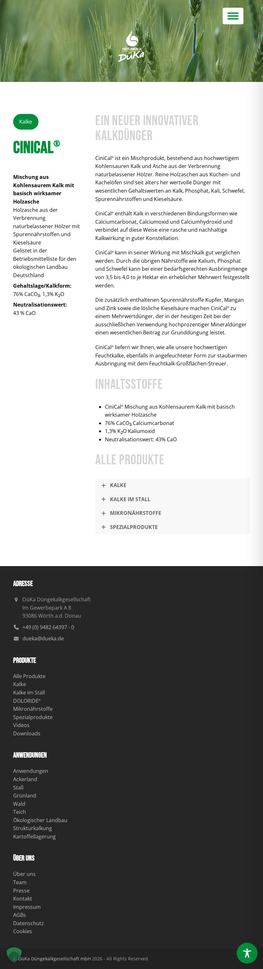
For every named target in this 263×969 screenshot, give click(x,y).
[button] (233, 16)
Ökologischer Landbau (40, 820)
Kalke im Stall (29, 692)
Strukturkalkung (32, 828)
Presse (21, 890)
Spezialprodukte (33, 717)
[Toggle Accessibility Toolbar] (247, 953)
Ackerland (25, 779)
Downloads (26, 733)
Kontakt (22, 898)
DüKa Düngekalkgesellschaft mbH (54, 959)
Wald (19, 803)
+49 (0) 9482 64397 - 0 (48, 627)
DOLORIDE (26, 700)
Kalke (19, 684)
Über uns (24, 873)
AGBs (19, 914)
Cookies (22, 931)
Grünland (24, 795)
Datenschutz (28, 923)
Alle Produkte (29, 676)
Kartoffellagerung (34, 836)
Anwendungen (30, 770)
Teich (19, 811)
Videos (21, 725)
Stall (18, 787)
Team (20, 882)
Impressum (27, 906)
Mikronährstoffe (33, 708)
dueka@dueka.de (43, 638)
